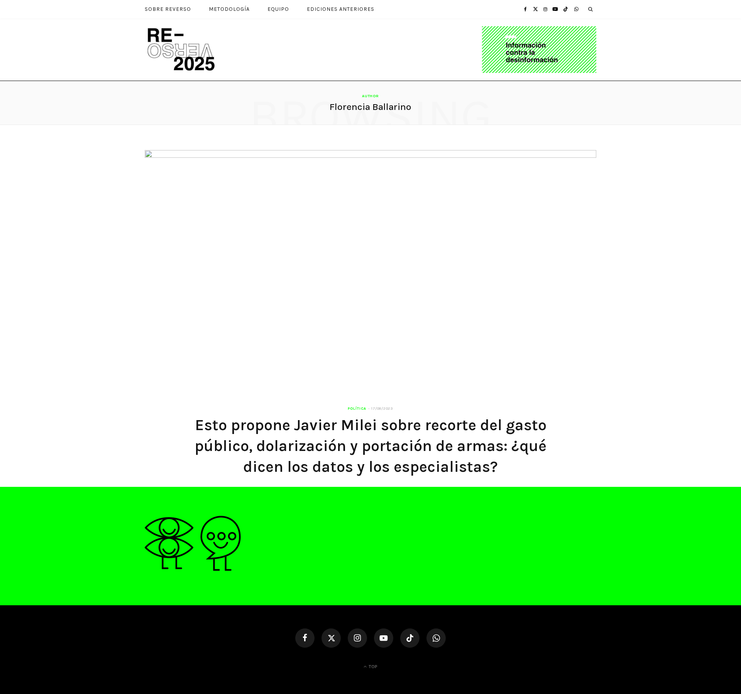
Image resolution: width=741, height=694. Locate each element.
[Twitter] (331, 638)
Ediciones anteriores (340, 9)
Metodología (229, 9)
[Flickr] (436, 638)
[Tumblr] (565, 9)
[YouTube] (383, 638)
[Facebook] (305, 638)
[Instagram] (357, 638)
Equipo (278, 9)
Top (372, 666)
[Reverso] (370, 49)
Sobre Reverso (168, 9)
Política (357, 408)
